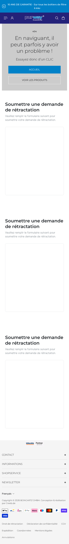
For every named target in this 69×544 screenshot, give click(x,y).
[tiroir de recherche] (57, 18)
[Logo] (34, 18)
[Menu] (6, 18)
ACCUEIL (34, 69)
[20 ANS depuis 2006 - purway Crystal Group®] (35, 6)
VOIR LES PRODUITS (34, 80)
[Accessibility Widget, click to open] (3, 24)
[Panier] (63, 18)
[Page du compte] (12, 18)
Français (6, 493)
